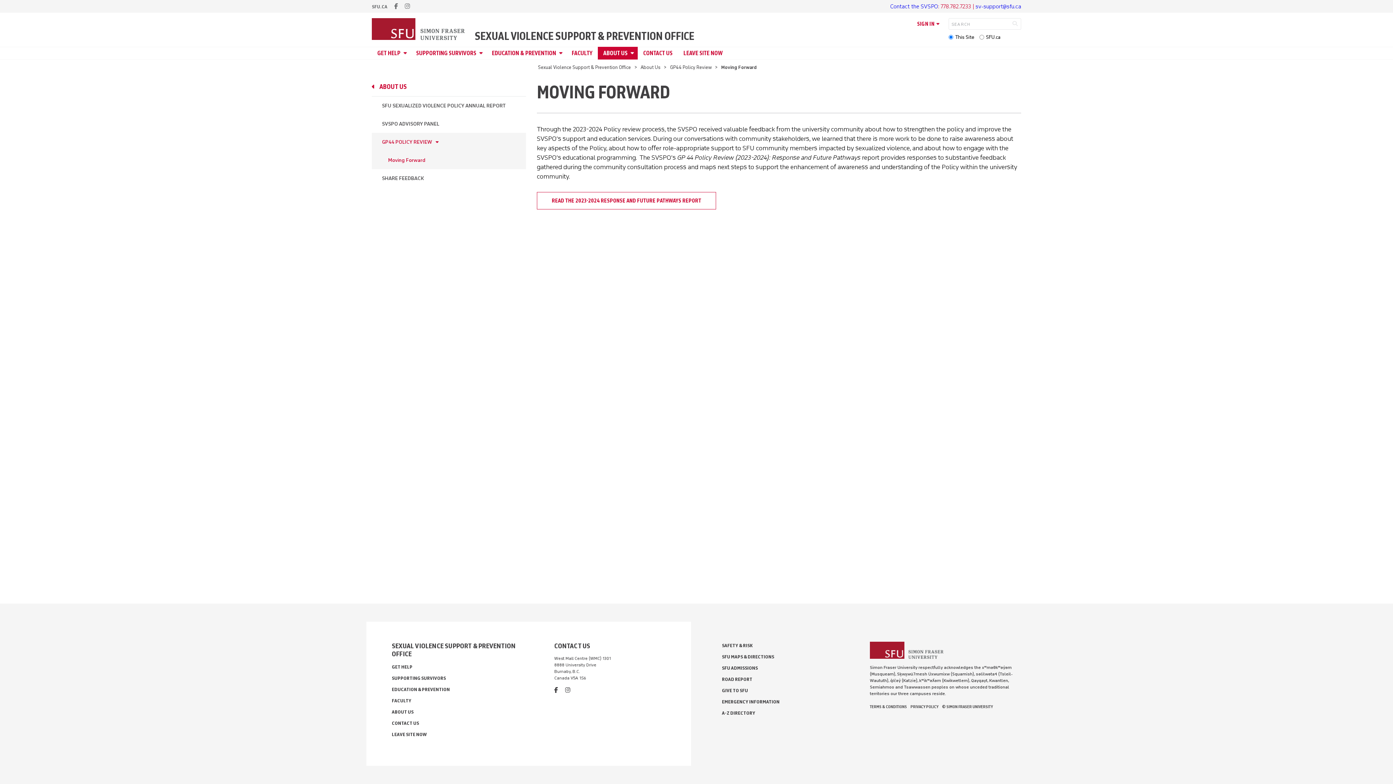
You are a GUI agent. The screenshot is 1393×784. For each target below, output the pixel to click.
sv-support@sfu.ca (998, 6)
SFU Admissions (740, 668)
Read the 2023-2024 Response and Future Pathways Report (626, 200)
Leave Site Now (703, 53)
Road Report (737, 679)
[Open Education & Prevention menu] (562, 53)
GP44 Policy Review (691, 67)
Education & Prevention (524, 53)
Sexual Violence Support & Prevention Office (584, 36)
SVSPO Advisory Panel (410, 124)
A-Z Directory (738, 713)
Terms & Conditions (888, 706)
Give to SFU (735, 690)
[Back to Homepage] (419, 29)
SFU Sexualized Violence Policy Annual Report (444, 106)
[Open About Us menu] (633, 53)
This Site (964, 37)
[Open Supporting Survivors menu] (482, 53)
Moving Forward (407, 160)
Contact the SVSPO (914, 6)
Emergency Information (751, 702)
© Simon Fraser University (967, 706)
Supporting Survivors (446, 53)
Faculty (582, 53)
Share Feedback (403, 178)
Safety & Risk (737, 645)
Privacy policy (924, 706)
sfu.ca (379, 7)
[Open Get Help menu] (406, 53)
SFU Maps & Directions (748, 657)
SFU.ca (993, 37)
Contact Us (658, 53)
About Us (615, 53)
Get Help (388, 53)
